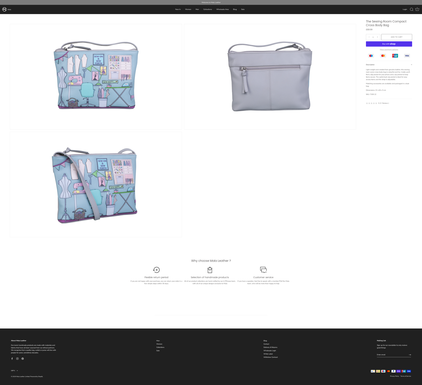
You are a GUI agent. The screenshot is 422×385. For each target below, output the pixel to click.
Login (405, 9)
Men (197, 9)
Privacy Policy (394, 376)
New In (178, 9)
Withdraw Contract (271, 357)
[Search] (411, 9)
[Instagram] (17, 358)
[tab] (389, 83)
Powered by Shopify (36, 377)
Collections (207, 9)
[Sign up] (410, 355)
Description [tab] (370, 65)
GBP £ (13, 371)
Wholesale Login (270, 350)
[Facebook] (12, 358)
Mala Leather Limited (23, 377)
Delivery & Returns (270, 347)
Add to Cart (397, 37)
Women (188, 9)
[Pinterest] (23, 358)
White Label (268, 354)
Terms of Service (405, 376)
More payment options (389, 49)
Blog (235, 9)
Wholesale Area (222, 9)
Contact (266, 344)
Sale (243, 9)
